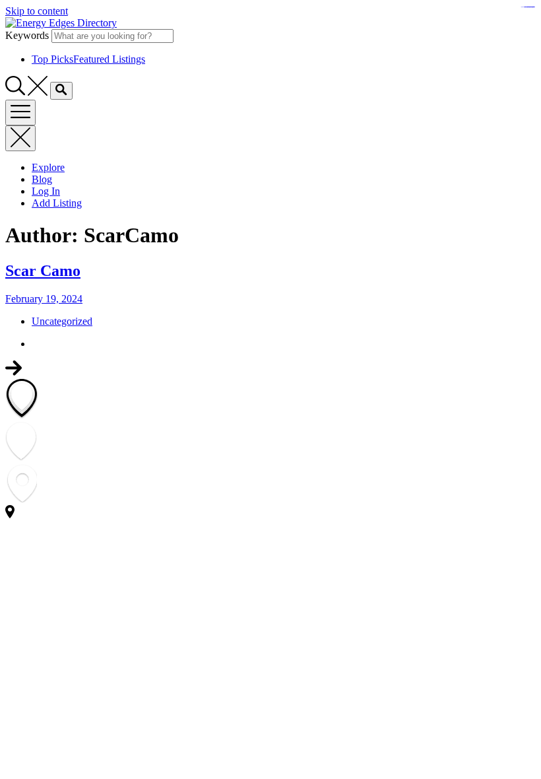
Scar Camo (42, 270)
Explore (48, 167)
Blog (42, 179)
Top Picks (88, 59)
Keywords (27, 35)
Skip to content (36, 11)
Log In (46, 191)
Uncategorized (62, 321)
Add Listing (57, 203)
